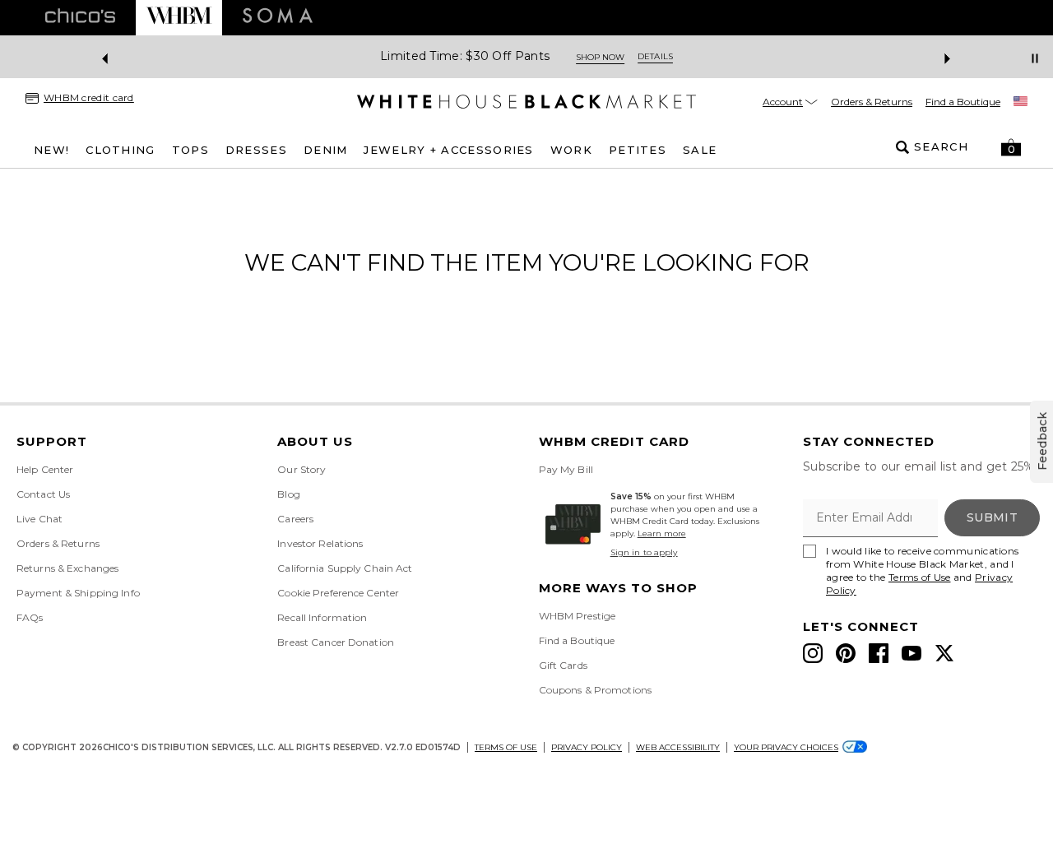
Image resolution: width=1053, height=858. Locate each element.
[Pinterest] (846, 653)
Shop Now (600, 57)
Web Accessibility (678, 747)
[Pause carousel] (1035, 58)
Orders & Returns (871, 101)
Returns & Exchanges (67, 568)
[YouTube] (911, 653)
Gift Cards (563, 665)
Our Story (301, 469)
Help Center (44, 469)
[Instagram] (813, 653)
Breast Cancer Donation (335, 642)
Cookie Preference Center (338, 593)
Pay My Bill (566, 469)
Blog (288, 494)
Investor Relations (320, 543)
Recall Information (322, 617)
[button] (1011, 147)
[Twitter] (944, 653)
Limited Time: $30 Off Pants (465, 56)
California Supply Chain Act (344, 568)
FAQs (29, 617)
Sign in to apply (644, 552)
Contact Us (43, 494)
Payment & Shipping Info (78, 593)
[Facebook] (878, 653)
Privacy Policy (586, 747)
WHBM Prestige (577, 616)
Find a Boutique (962, 101)
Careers (295, 518)
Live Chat (39, 518)
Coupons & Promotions (595, 690)
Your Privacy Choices (786, 747)
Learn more (662, 533)
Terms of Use (919, 577)
